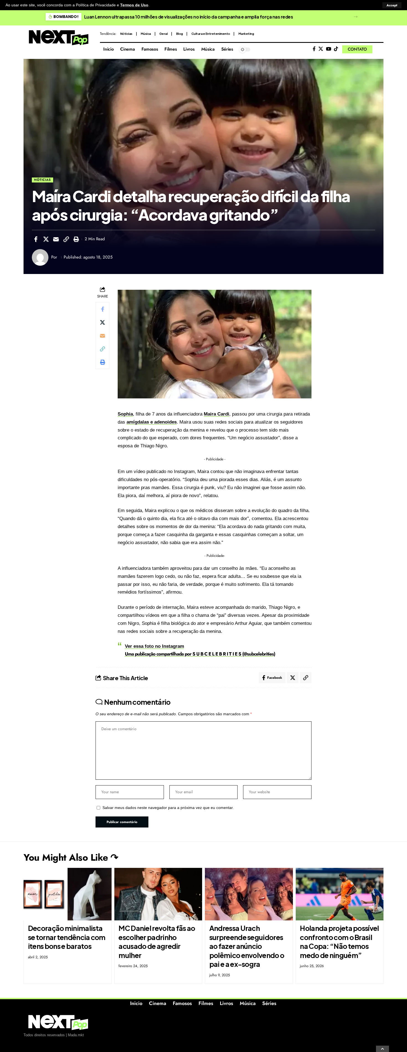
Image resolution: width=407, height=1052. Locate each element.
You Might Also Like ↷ (71, 857)
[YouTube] (328, 49)
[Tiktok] (336, 49)
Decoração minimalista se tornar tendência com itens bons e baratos (66, 937)
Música (146, 33)
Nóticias (126, 33)
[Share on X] (46, 239)
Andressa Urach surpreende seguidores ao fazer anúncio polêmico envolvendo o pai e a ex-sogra (246, 946)
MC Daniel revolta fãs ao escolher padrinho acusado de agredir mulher (157, 942)
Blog (179, 33)
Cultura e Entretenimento (210, 33)
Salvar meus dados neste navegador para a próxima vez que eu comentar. (168, 808)
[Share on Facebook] (36, 239)
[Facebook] (314, 49)
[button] (391, 5)
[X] (320, 49)
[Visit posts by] (40, 257)
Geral (163, 33)
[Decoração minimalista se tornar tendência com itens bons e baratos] (68, 894)
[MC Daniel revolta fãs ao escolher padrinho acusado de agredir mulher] (158, 894)
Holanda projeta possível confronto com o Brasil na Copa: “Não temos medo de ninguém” (339, 942)
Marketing (246, 33)
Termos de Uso (134, 5)
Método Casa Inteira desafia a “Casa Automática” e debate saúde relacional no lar (192, 17)
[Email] (56, 239)
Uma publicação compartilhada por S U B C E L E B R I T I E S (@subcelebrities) (200, 654)
